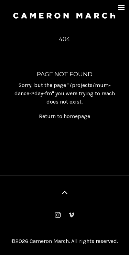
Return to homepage (64, 116)
